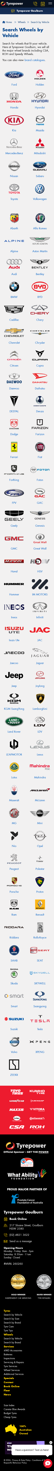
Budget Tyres (10, 1413)
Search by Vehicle (13, 1314)
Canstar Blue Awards (14, 1409)
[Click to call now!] (35, 4)
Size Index (9, 1405)
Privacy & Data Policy (21, 1460)
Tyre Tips (8, 1330)
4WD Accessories (13, 1350)
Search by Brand (12, 1322)
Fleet (7, 1390)
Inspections (9, 1358)
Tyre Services (10, 1366)
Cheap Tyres (10, 1417)
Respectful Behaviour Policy (15, 1462)
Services (9, 1346)
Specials (9, 1378)
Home (8, 22)
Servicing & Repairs (14, 1362)
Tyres (7, 1310)
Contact (8, 1382)
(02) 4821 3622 (19, 1235)
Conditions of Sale (40, 1460)
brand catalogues (35, 60)
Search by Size (11, 1318)
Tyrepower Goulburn (29, 10)
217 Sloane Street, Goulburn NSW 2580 (26, 1227)
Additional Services (14, 1374)
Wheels (8, 1334)
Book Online (12, 1386)
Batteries (8, 1354)
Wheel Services (12, 1370)
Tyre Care (9, 1326)
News (7, 1394)
